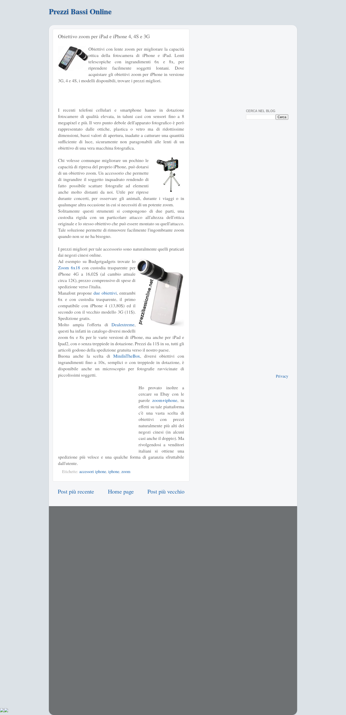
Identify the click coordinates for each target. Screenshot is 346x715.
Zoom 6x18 (69, 267)
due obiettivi (105, 293)
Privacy (282, 376)
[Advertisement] (121, 97)
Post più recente (76, 491)
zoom (125, 471)
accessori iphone (92, 471)
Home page (121, 491)
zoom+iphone (164, 400)
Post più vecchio (165, 491)
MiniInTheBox (126, 356)
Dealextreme (122, 324)
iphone (113, 471)
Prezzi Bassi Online (80, 11)
